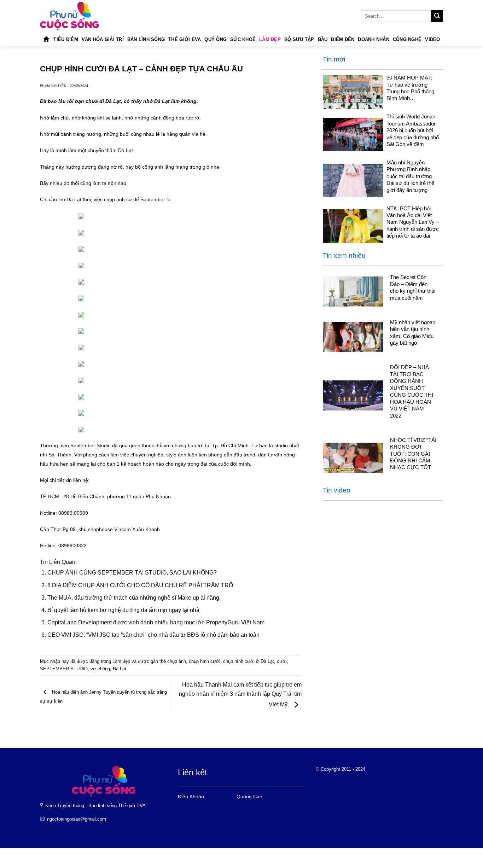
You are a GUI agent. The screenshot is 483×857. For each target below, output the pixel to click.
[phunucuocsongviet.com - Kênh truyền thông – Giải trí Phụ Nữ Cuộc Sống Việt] (69, 16)
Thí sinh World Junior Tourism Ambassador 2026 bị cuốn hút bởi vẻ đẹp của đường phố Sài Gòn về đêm (412, 130)
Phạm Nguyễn (53, 86)
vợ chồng (100, 668)
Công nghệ (407, 39)
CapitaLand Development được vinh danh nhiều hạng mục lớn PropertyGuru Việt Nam (155, 622)
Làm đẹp (270, 39)
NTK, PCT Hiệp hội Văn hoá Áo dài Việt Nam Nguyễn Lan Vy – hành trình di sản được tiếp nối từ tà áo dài (412, 222)
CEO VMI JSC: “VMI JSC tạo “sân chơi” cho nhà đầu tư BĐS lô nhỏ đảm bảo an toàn (153, 635)
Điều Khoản (191, 796)
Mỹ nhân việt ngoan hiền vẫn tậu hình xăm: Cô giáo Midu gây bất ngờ (412, 332)
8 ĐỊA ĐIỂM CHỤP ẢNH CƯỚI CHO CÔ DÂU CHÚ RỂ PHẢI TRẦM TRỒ (140, 585)
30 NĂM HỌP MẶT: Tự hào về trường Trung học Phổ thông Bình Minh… (410, 88)
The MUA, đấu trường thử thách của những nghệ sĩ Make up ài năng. (134, 598)
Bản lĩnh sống (146, 39)
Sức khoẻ (243, 39)
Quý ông (215, 39)
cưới (282, 661)
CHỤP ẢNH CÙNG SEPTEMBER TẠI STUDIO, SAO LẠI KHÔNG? (132, 573)
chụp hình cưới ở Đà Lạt (248, 661)
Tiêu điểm (65, 39)
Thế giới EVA (184, 39)
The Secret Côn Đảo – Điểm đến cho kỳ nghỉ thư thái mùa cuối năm (412, 287)
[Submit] (437, 16)
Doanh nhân (373, 39)
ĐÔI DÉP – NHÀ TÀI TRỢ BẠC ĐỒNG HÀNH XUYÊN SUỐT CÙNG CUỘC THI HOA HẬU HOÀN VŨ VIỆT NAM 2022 (411, 392)
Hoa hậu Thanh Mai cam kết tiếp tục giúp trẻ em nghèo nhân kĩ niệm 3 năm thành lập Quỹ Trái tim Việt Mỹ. (240, 695)
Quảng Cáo (249, 796)
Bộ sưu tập (299, 39)
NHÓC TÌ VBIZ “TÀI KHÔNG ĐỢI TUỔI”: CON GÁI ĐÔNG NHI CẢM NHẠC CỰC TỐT (413, 454)
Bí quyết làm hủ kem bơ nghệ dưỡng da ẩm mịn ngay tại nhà (123, 610)
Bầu (323, 39)
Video (432, 39)
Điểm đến (342, 39)
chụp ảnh (176, 661)
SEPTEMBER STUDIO (64, 668)
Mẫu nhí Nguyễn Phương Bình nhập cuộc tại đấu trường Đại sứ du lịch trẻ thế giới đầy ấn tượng (410, 176)
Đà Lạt (119, 668)
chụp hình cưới (204, 661)
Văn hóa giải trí (103, 39)
